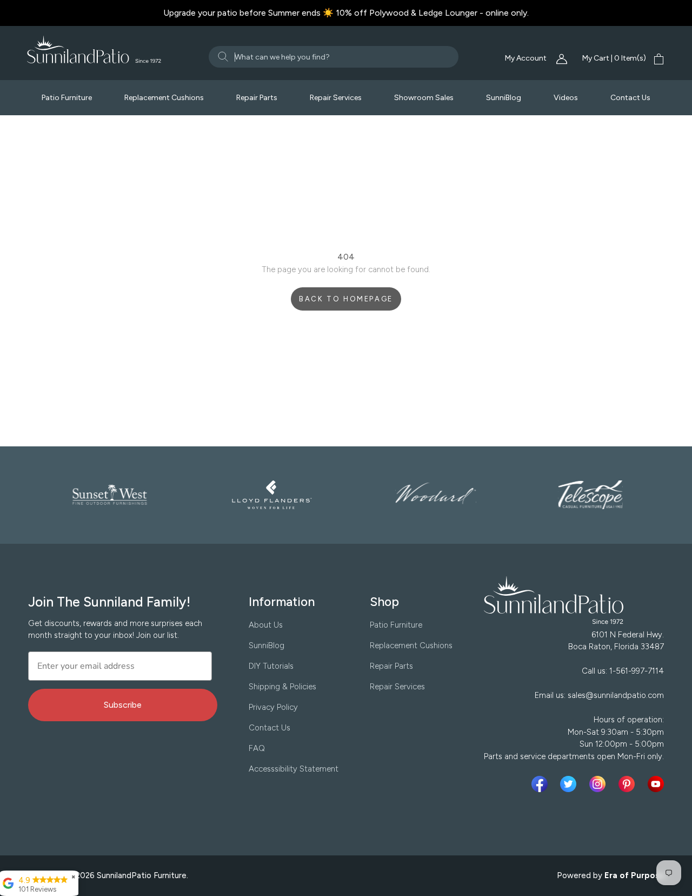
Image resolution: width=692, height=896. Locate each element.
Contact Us (630, 97)
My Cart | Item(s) (614, 58)
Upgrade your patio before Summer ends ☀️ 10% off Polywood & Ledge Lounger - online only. (346, 13)
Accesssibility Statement (293, 769)
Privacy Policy (273, 707)
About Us (266, 625)
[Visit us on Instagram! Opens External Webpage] (599, 784)
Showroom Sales (424, 97)
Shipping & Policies (282, 686)
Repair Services (336, 97)
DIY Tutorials (271, 666)
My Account (526, 58)
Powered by (611, 875)
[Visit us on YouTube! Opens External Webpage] (656, 784)
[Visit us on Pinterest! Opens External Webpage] (628, 784)
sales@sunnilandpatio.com (616, 695)
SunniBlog (503, 97)
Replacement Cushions (164, 97)
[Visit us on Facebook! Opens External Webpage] (541, 784)
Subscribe (123, 705)
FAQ (257, 748)
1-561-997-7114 (636, 671)
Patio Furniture (67, 97)
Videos (566, 97)
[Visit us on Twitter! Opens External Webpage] (570, 784)
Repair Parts (256, 97)
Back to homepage (346, 299)
